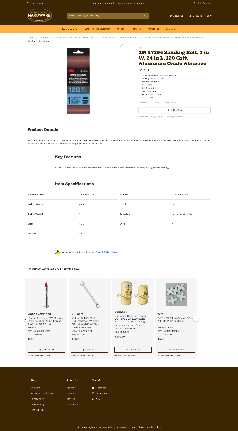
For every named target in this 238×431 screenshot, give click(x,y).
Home (31, 37)
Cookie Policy (37, 404)
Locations (71, 393)
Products (44, 37)
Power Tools (88, 37)
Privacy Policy (37, 398)
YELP (98, 398)
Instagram (101, 393)
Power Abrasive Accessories (189, 37)
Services (71, 398)
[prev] (26, 319)
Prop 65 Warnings (106, 252)
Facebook (101, 387)
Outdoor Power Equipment (97, 29)
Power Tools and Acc (66, 37)
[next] (196, 319)
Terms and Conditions (42, 393)
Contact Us (36, 387)
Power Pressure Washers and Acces (119, 37)
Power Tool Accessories (156, 37)
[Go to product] (46, 294)
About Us (71, 387)
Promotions (72, 404)
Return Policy (37, 409)
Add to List (176, 110)
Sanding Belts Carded (39, 41)
